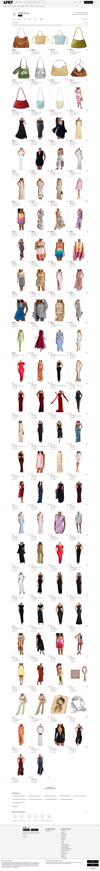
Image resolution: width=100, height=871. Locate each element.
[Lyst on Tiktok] (25, 827)
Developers (63, 839)
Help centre (63, 830)
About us (62, 832)
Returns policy (63, 835)
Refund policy (63, 838)
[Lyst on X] (27, 827)
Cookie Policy (16, 867)
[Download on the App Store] (26, 830)
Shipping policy (64, 833)
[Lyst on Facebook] (28, 827)
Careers (62, 841)
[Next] (87, 812)
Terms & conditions (64, 844)
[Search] (25, 2)
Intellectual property (65, 847)
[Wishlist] (80, 2)
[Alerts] (75, 2)
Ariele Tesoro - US (48, 830)
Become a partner (64, 853)
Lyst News (63, 856)
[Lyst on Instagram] (23, 827)
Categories (63, 851)
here (60, 25)
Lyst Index (63, 854)
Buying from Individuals (65, 850)
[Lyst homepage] (8, 2)
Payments (63, 836)
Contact (62, 842)
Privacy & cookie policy (65, 845)
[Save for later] (29, 50)
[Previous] (85, 812)
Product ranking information (66, 848)
